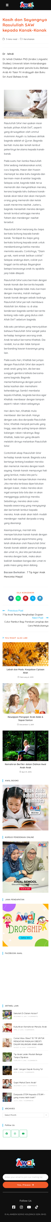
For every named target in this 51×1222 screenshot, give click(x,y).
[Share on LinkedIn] (40, 598)
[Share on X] (32, 598)
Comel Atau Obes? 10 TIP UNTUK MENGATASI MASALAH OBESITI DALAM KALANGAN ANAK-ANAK (29, 1041)
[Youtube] (23, 1133)
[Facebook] (6, 1133)
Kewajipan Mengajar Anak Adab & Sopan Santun (25, 719)
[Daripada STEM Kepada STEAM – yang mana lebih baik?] (7, 1097)
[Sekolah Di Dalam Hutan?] (7, 1014)
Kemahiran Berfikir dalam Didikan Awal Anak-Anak (25, 766)
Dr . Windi (8, 53)
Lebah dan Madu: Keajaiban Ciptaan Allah (25, 671)
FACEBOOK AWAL (13, 953)
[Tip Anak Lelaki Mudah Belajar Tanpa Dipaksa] (7, 1057)
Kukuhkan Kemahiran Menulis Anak (30, 1027)
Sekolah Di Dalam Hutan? (26, 1013)
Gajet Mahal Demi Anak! (25, 1082)
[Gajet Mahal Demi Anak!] (7, 1083)
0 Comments (33, 1016)
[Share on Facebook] (11, 598)
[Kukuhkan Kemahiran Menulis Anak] (7, 1028)
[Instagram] (15, 1133)
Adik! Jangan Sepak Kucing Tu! (28, 1069)
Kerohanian (29, 39)
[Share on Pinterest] (25, 598)
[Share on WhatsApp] (18, 598)
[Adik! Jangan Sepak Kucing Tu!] (7, 1070)
